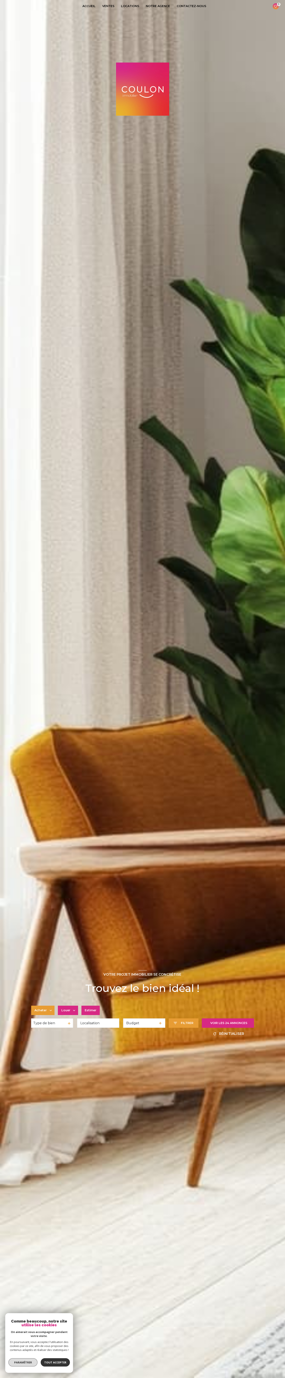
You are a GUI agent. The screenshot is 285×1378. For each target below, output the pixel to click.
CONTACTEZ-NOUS (191, 6)
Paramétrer (23, 1362)
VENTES (108, 6)
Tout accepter (55, 1362)
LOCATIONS (130, 6)
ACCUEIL (89, 6)
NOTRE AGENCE (158, 6)
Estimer (90, 1010)
